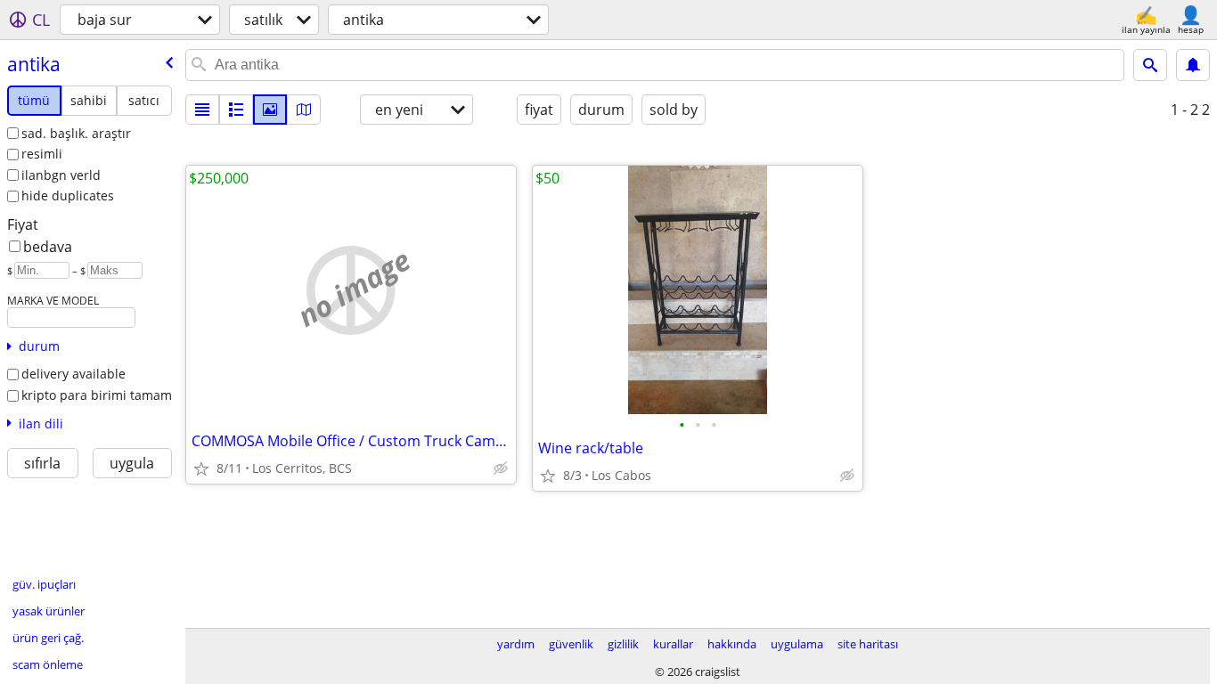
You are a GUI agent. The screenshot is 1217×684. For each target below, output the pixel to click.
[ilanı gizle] (500, 468)
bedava (47, 246)
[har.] (304, 109)
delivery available (73, 373)
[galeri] (270, 109)
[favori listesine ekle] (201, 468)
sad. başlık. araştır (76, 133)
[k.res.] (236, 109)
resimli (41, 153)
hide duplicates (67, 195)
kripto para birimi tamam (96, 395)
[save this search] (1193, 65)
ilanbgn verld (61, 175)
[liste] (202, 109)
